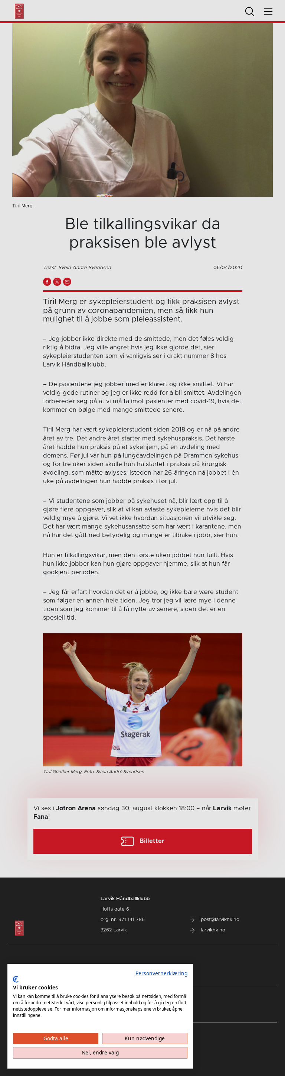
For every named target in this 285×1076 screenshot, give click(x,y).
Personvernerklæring (161, 973)
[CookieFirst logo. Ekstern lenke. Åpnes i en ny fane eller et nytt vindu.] (16, 979)
